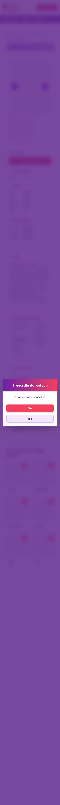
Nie (30, 418)
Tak (30, 408)
